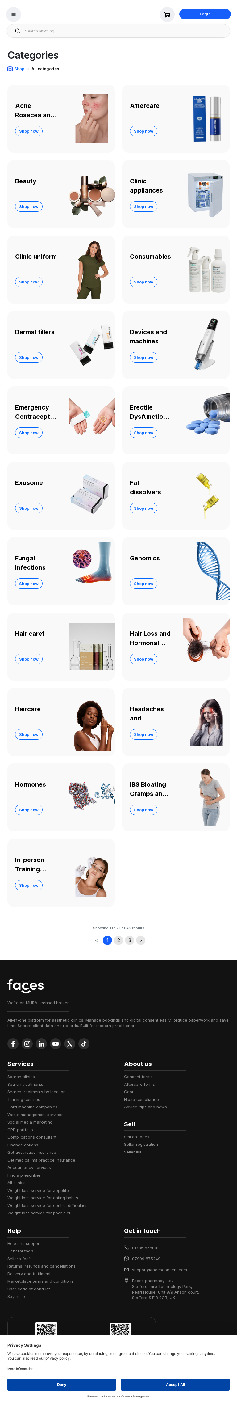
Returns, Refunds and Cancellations (41, 1266)
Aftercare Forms (139, 1084)
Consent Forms (138, 1076)
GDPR (129, 1091)
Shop (19, 68)
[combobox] (125, 31)
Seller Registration (141, 1144)
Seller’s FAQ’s (19, 1258)
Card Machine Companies (32, 1106)
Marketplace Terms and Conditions (40, 1281)
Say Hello (16, 1296)
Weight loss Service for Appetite (38, 1190)
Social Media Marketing (29, 1121)
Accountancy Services (29, 1167)
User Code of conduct (28, 1288)
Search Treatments (25, 1084)
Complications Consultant (31, 1137)
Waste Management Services (35, 1114)
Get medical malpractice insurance (41, 1160)
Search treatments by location (36, 1091)
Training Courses (23, 1099)
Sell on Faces (136, 1136)
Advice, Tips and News (145, 1106)
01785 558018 (145, 1247)
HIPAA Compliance (141, 1099)
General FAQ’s (20, 1250)
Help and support (24, 1243)
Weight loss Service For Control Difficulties (47, 1205)
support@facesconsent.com (159, 1269)
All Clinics (16, 1182)
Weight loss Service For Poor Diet (38, 1212)
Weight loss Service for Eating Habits (42, 1197)
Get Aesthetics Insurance (31, 1152)
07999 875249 (146, 1258)
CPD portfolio (20, 1129)
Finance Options (22, 1144)
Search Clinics (21, 1076)
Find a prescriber (23, 1175)
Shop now (29, 131)
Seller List (132, 1151)
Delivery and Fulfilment (29, 1273)
